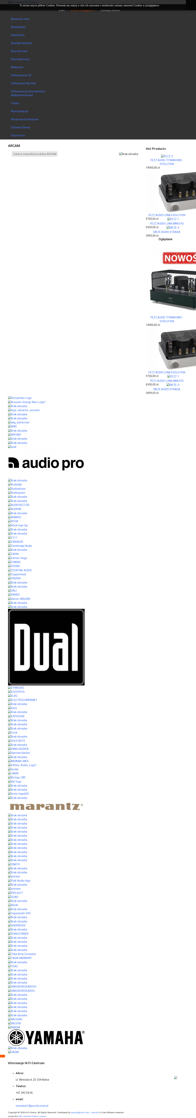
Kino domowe (19, 51)
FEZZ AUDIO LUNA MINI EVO (167, 223)
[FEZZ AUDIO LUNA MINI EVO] (173, 218)
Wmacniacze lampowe (24, 119)
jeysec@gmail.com (80, 1112)
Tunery (15, 103)
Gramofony (18, 35)
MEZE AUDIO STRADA (167, 232)
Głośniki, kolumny (21, 43)
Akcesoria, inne (20, 18)
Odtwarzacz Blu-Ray (23, 83)
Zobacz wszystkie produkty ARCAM (34, 154)
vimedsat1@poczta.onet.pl (32, 1105)
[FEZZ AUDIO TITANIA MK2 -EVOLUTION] (167, 156)
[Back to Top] (2, 1056)
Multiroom (17, 67)
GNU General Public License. (32, 1116)
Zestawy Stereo (20, 127)
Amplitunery (18, 27)
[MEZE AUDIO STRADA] (173, 227)
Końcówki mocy (20, 59)
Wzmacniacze (19, 111)
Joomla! (95, 1112)
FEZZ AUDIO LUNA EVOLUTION (167, 215)
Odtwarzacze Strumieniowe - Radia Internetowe (29, 93)
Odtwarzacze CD (21, 75)
